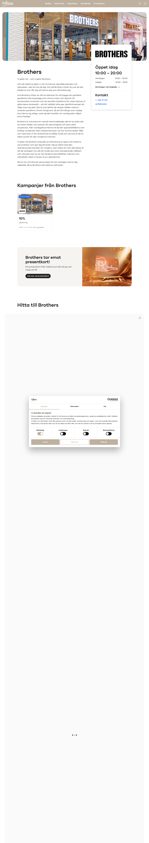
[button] (111, 87)
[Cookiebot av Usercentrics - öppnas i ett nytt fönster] (109, 399)
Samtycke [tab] (44, 406)
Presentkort (99, 3)
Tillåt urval (74, 442)
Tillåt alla (104, 442)
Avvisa (45, 442)
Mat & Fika (59, 3)
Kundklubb (85, 3)
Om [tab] (105, 406)
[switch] (63, 433)
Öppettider (72, 3)
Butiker (48, 3)
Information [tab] (74, 406)
